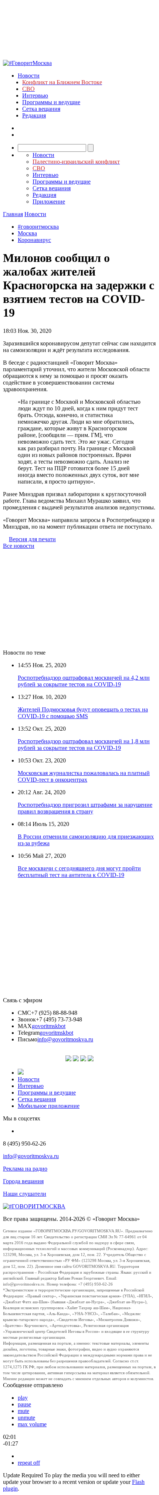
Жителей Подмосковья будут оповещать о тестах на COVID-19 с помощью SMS (83, 712)
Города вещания (23, 1181)
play (23, 1398)
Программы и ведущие (51, 102)
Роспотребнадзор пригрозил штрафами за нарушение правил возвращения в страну (85, 808)
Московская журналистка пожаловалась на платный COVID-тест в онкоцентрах (84, 776)
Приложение (49, 201)
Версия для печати (32, 539)
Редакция (34, 115)
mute (23, 1411)
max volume (32, 1424)
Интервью (35, 95)
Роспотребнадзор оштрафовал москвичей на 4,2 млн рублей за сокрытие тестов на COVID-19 (84, 681)
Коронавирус (34, 240)
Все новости (18, 546)
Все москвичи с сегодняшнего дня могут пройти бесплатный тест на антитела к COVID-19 (79, 871)
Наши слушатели (24, 1194)
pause (24, 1404)
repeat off (29, 1463)
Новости (29, 75)
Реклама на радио (25, 1168)
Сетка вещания (41, 109)
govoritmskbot (48, 1026)
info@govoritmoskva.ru (65, 1039)
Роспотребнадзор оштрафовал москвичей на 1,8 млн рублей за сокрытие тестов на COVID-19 (84, 744)
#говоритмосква (38, 226)
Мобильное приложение (49, 1106)
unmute (26, 1417)
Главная (13, 214)
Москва (27, 233)
